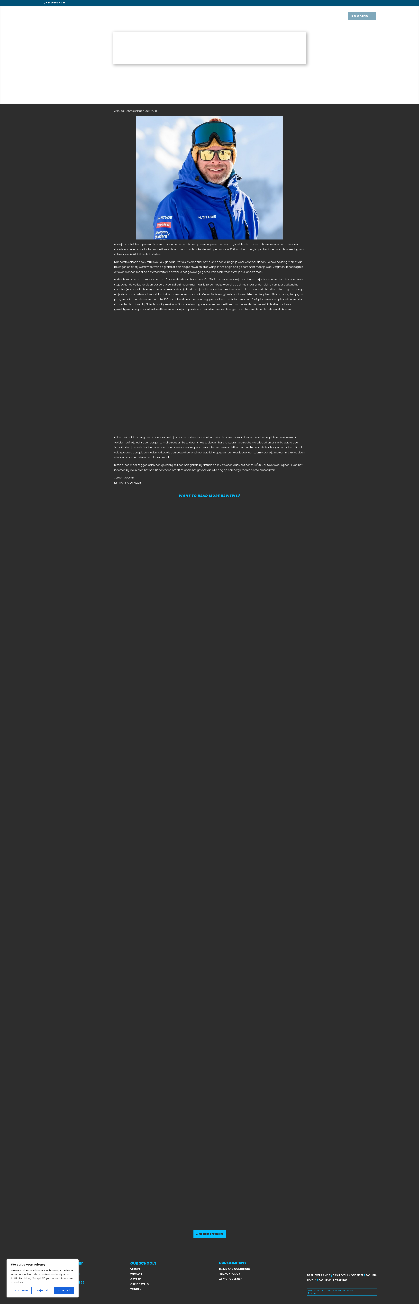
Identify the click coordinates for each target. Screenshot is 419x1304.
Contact (332, 16)
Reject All (42, 1290)
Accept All (64, 1290)
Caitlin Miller (57, 1200)
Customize (21, 1290)
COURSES (272, 16)
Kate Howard (58, 960)
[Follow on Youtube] (375, 2)
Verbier (135, 1269)
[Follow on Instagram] (369, 2)
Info (289, 16)
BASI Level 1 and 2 (319, 1275)
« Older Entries (209, 1234)
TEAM (304, 16)
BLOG (316, 16)
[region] (43, 1278)
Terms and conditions (235, 1269)
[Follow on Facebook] (363, 2)
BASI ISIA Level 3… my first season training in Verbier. (96, 724)
